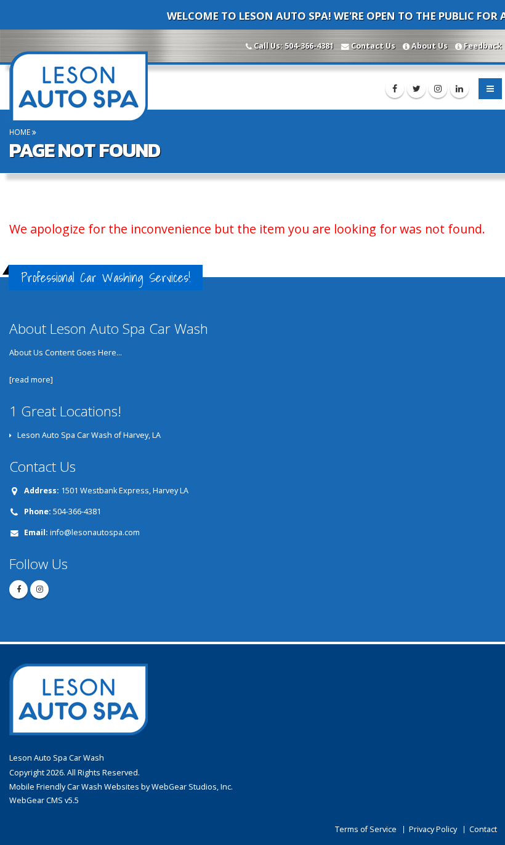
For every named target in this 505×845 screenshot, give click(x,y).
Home (19, 132)
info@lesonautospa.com (95, 532)
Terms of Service (366, 829)
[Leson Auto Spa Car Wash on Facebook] (395, 88)
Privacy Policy (433, 829)
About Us (429, 46)
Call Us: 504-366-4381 (294, 46)
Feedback (483, 46)
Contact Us (373, 46)
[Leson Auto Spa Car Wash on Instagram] (438, 88)
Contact (483, 829)
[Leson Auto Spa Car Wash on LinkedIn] (459, 88)
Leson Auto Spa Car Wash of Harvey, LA (89, 435)
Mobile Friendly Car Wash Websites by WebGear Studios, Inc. (121, 787)
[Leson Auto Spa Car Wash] (82, 86)
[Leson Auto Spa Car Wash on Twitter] (416, 88)
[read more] (31, 379)
